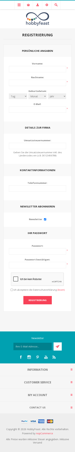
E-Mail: (37, 104)
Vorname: (37, 63)
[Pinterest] (37, 357)
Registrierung (38, 300)
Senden (58, 346)
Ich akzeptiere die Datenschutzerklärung (35, 289)
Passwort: (37, 245)
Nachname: (37, 77)
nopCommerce (44, 433)
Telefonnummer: (37, 182)
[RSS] (54, 357)
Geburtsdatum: (37, 91)
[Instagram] (29, 357)
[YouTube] (46, 357)
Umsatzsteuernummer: (37, 140)
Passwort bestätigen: (37, 259)
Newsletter (35, 219)
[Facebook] (21, 357)
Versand (37, 442)
